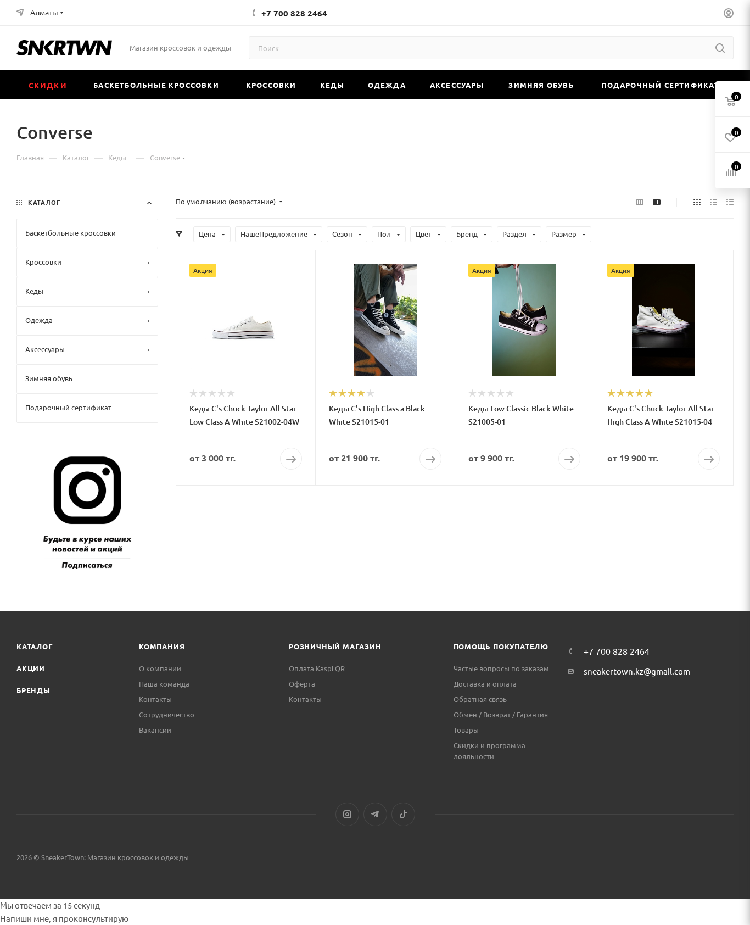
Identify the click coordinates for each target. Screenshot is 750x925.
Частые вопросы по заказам (501, 668)
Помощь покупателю (501, 646)
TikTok (403, 814)
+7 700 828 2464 (294, 13)
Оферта (302, 683)
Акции (30, 668)
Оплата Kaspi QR (317, 668)
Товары (466, 729)
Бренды (33, 690)
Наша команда (164, 683)
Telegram (375, 814)
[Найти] (720, 47)
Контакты (155, 699)
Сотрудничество (166, 714)
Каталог (34, 646)
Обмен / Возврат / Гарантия (501, 714)
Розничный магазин (335, 646)
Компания (161, 646)
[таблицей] (730, 201)
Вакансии (155, 729)
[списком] (713, 201)
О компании (160, 668)
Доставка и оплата (485, 683)
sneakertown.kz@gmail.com (637, 671)
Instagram (347, 814)
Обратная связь (480, 699)
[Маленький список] (639, 201)
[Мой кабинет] (729, 14)
